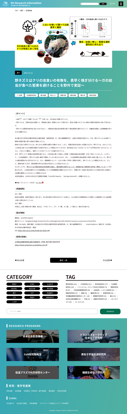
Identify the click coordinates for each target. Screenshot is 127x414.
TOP (16, 10)
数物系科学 (50, 297)
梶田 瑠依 (73, 95)
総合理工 (14, 289)
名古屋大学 (10, 403)
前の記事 (20, 260)
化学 (32, 293)
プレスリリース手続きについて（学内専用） (54, 403)
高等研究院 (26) (108, 293)
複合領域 (50, 289)
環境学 (14, 284)
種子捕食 (43, 95)
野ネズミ (53, 95)
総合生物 (32, 289)
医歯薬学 (50, 293)
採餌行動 (63, 95)
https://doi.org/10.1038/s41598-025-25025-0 (33, 231)
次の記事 (106, 260)
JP (111, 3)
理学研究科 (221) (71, 284)
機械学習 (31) (95, 293)
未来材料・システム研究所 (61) (104, 290)
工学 (14, 297)
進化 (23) (113, 296)
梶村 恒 (82, 95)
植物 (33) (84, 293)
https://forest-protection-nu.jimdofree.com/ (30, 245)
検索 (103, 3)
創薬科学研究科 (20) (100, 299)
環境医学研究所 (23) (99, 296)
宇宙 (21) (87, 299)
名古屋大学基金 (22, 403)
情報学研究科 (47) (72, 293)
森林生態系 (92, 95)
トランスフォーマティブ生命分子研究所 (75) (92, 287)
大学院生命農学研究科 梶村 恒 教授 (26, 242)
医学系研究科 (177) (101, 284)
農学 (21, 10)
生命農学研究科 (31, 95)
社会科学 (50, 284)
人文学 (14, 302)
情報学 (32, 297)
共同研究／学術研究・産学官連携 (35, 391)
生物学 (32, 284)
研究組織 (18, 391)
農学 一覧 (63, 260)
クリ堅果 (19, 95)
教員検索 (52, 391)
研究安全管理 (61, 391)
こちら (39, 183)
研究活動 (9, 391)
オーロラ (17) (79, 302)
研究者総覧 (33, 403)
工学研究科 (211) (86, 284)
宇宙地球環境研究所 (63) (82, 290)
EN (114, 3)
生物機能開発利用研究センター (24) (77, 296)
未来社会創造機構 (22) (73, 299)
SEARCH (110, 311)
